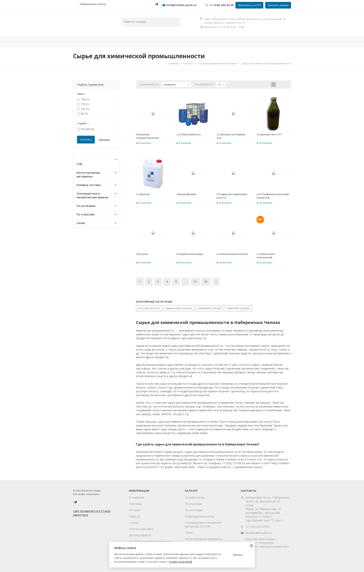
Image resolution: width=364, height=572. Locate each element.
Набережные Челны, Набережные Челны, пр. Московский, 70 (267, 499)
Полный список (194, 497)
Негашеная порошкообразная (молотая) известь (147, 138)
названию (169, 84)
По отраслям (137, 41)
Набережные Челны (93, 4)
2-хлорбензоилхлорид (189, 254)
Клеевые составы (89, 185)
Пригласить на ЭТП (249, 5)
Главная (83, 41)
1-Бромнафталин (186, 194)
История (134, 510)
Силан (81, 223)
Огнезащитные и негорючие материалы (92, 195)
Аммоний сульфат (238, 308)
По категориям (172, 41)
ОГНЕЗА (202, 41)
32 (205, 281)
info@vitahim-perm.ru (258, 533)
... (185, 281)
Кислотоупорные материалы (88, 174)
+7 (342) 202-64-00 (221, 5)
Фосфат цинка (228, 41)
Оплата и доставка (141, 529)
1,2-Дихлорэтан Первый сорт (230, 136)
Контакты (256, 41)
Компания (106, 41)
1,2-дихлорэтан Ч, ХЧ (269, 134)
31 (195, 281)
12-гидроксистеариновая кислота (231, 195)
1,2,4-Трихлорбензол (188, 134)
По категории (86, 206)
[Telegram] (156, 5)
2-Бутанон (142, 254)
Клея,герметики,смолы (199, 516)
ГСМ (79, 164)
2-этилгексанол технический (266, 255)
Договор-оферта (140, 535)
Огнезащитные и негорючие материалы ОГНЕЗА (203, 524)
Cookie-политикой (180, 561)
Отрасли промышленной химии (217, 63)
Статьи (133, 522)
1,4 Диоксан (143, 194)
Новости (134, 516)
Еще (280, 41)
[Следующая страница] (216, 282)
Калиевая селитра (209, 308)
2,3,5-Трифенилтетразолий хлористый (273, 195)
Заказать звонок (278, 5)
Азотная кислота (149, 308)
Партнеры (135, 504)
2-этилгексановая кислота (232, 254)
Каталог (188, 63)
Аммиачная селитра (179, 308)
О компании (136, 497)
